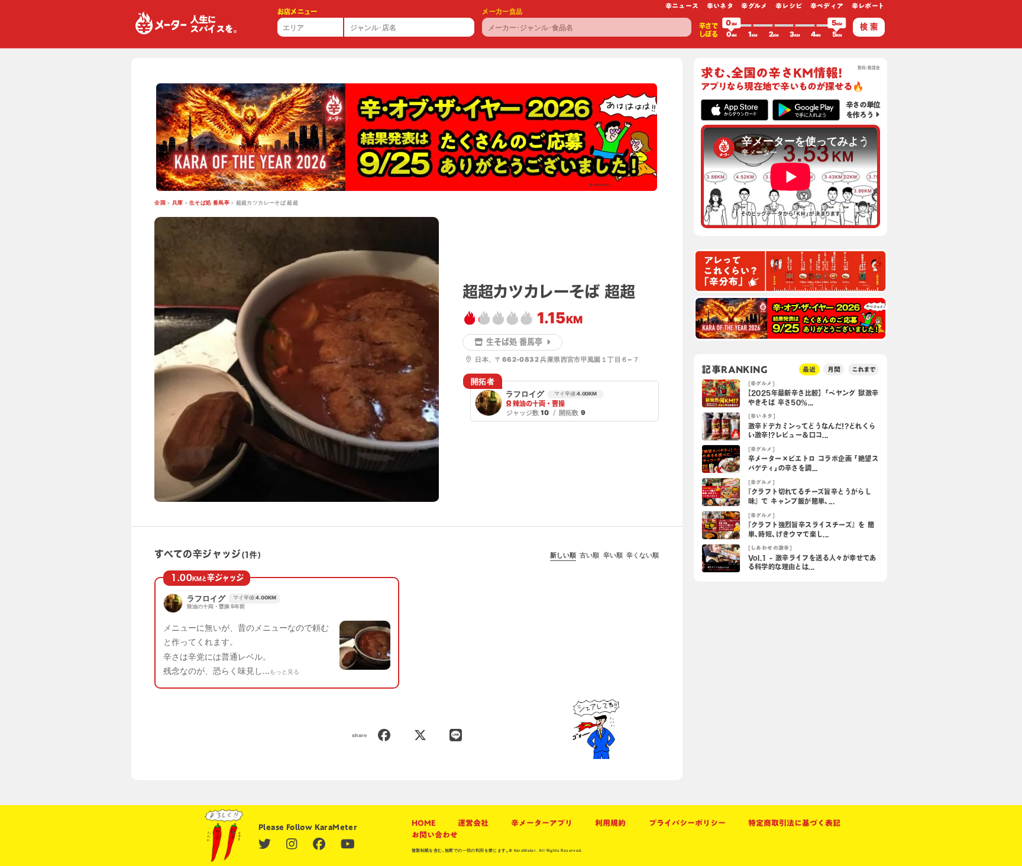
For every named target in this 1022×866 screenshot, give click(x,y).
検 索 (869, 26)
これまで (863, 369)
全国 (160, 203)
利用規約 (610, 823)
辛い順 (613, 555)
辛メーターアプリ (542, 823)
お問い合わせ (435, 835)
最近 (809, 369)
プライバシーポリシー (687, 823)
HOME (423, 823)
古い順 (589, 555)
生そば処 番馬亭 (209, 203)
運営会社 (473, 823)
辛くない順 (642, 555)
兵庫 (177, 203)
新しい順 (563, 555)
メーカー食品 (502, 11)
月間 (833, 369)
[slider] (731, 25)
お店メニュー (297, 11)
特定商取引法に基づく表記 (794, 823)
